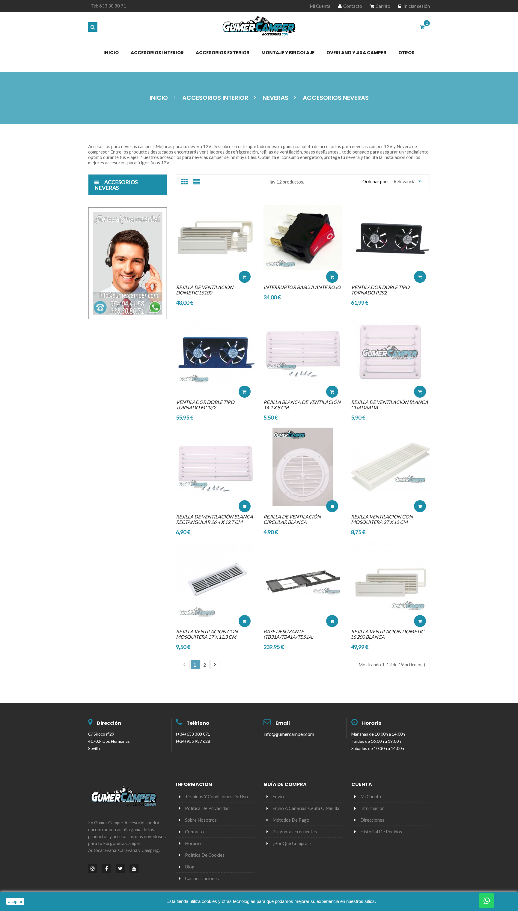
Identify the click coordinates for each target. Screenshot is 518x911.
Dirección (109, 723)
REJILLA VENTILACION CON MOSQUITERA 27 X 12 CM (382, 519)
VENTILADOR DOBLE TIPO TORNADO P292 (380, 289)
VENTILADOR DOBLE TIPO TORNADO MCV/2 (205, 404)
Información (372, 808)
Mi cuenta (370, 796)
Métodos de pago (290, 820)
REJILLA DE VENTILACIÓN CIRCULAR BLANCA (292, 519)
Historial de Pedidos (381, 831)
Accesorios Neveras (116, 185)
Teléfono (197, 723)
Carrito (383, 6)
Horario (372, 723)
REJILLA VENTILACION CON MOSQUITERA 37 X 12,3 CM (207, 634)
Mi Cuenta (320, 6)
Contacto (352, 6)
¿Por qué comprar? (291, 843)
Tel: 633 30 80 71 (108, 5)
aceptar (15, 901)
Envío (278, 796)
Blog (190, 866)
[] (214, 664)
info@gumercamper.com (288, 734)
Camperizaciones (202, 878)
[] (185, 664)
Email (282, 723)
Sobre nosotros (201, 820)
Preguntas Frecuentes (294, 831)
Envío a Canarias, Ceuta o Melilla (305, 808)
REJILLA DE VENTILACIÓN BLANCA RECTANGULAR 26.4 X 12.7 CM (214, 519)
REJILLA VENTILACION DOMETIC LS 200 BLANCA (387, 634)
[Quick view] (245, 259)
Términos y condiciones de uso (216, 796)
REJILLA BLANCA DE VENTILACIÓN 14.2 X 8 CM (302, 404)
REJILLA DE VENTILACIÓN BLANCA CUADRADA (389, 404)
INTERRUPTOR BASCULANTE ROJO (302, 287)
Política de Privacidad (207, 808)
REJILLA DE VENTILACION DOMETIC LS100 (204, 289)
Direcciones (372, 820)
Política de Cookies (205, 855)
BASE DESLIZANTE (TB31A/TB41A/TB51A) (288, 634)
